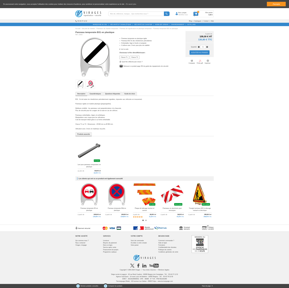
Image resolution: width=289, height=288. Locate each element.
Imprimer (207, 63)
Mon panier (209, 12)
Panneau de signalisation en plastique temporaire (136, 28)
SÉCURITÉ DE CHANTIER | (143, 24)
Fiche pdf (200, 63)
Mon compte (180, 13)
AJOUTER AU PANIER (199, 52)
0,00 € (211, 15)
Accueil (77, 28)
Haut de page (206, 286)
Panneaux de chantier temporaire (107, 28)
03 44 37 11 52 (82, 21)
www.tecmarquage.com (165, 281)
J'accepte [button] (276, 4)
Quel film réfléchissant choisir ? (132, 62)
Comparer (192, 63)
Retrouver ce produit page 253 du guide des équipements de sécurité (145, 66)
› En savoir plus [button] (130, 4)
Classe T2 (134, 57)
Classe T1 (124, 57)
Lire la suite (124, 49)
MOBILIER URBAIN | (162, 24)
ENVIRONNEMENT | (178, 24)
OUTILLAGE (191, 24)
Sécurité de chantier (88, 28)
